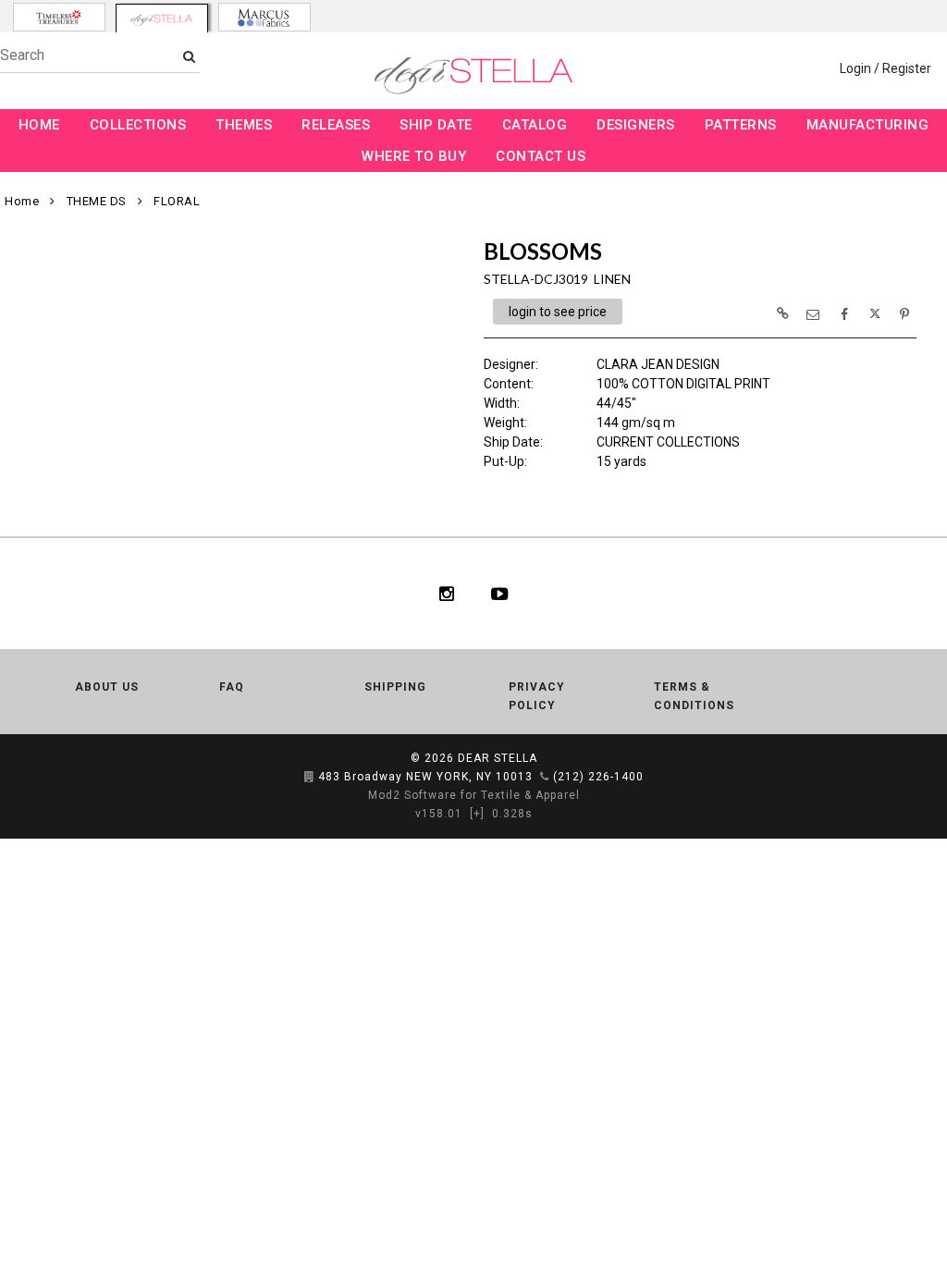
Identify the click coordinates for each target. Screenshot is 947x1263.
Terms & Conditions (694, 696)
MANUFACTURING (867, 124)
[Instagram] (446, 593)
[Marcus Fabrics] (264, 17)
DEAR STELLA (497, 758)
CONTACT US (540, 156)
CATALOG (535, 124)
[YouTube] (500, 593)
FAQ (231, 687)
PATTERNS (741, 124)
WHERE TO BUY (414, 156)
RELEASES (335, 124)
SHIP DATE (436, 124)
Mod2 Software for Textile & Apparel (474, 795)
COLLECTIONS (138, 124)
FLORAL (177, 201)
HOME (39, 124)
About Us (107, 687)
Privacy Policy (537, 696)
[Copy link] (782, 313)
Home (22, 201)
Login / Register (885, 68)
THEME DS (97, 201)
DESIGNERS (635, 124)
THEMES (243, 124)
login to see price (558, 311)
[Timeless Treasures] (59, 17)
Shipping (395, 687)
